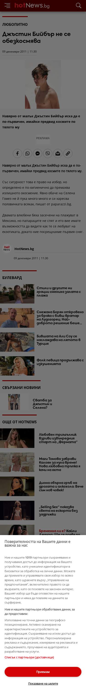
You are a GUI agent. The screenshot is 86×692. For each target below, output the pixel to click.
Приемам (43, 672)
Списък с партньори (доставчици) (29, 657)
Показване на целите (43, 683)
